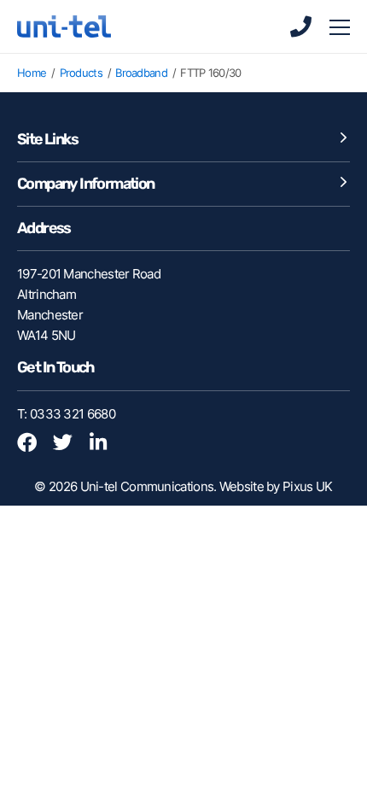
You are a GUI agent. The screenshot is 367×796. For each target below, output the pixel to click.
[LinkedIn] (105, 444)
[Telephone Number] (300, 26)
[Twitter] (68, 444)
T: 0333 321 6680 (66, 414)
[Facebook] (33, 444)
